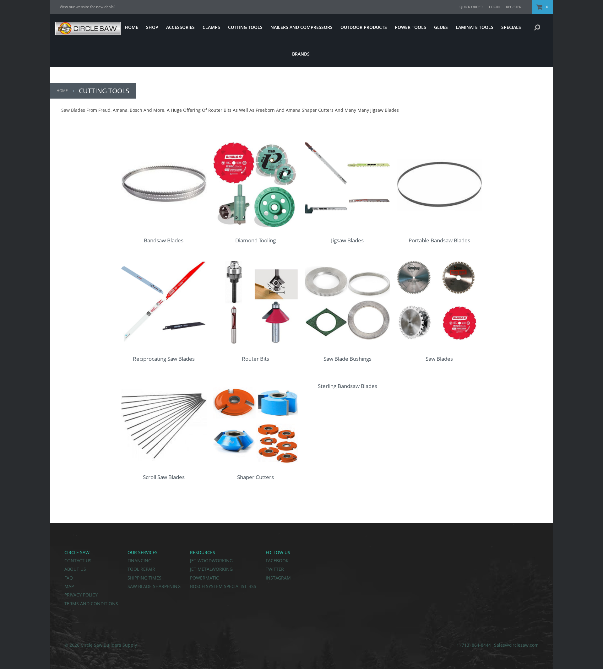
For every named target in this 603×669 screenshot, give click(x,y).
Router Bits (255, 358)
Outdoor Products (363, 27)
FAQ (68, 578)
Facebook (277, 561)
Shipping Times (144, 578)
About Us (75, 569)
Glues (441, 27)
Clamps (211, 27)
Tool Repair (141, 569)
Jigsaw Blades (347, 240)
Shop (152, 27)
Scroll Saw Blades (164, 477)
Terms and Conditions (91, 604)
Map (69, 586)
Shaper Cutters (255, 477)
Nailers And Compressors (301, 27)
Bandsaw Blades (163, 240)
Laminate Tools (474, 27)
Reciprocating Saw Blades (164, 358)
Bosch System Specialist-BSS (223, 586)
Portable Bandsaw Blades (439, 240)
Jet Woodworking (211, 561)
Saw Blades (439, 358)
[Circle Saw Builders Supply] (85, 33)
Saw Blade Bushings (347, 358)
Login (494, 7)
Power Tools (410, 27)
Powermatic (204, 578)
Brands (301, 54)
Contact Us (77, 561)
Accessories (180, 27)
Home (131, 27)
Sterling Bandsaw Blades (347, 386)
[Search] (537, 27)
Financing (139, 561)
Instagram (278, 578)
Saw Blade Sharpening (154, 586)
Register (513, 7)
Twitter (275, 569)
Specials (511, 27)
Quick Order (471, 7)
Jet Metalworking (211, 569)
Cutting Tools (245, 27)
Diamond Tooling (255, 240)
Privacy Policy (81, 595)
